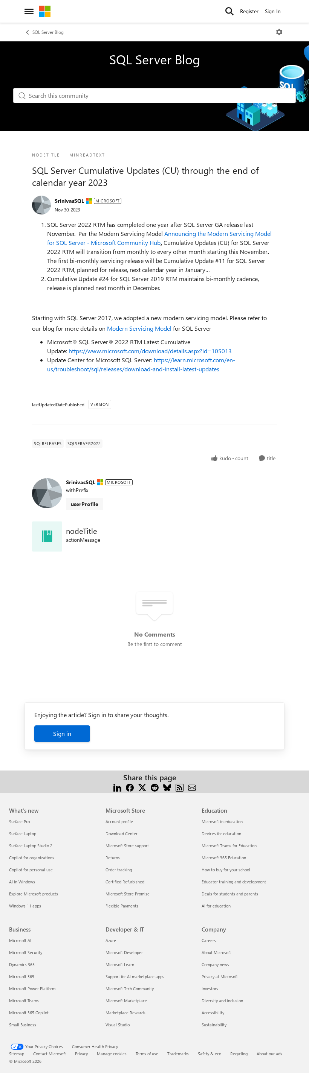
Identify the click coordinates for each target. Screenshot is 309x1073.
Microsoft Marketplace (126, 1000)
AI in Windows (22, 882)
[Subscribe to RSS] (180, 786)
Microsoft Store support (127, 845)
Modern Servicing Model (139, 328)
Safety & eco (209, 1053)
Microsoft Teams (24, 1000)
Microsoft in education (222, 821)
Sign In (273, 11)
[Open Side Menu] (29, 11)
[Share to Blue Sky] (167, 786)
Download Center (122, 833)
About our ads (269, 1053)
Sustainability (214, 1024)
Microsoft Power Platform (32, 988)
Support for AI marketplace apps (135, 976)
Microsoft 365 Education (224, 857)
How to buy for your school (226, 869)
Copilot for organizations (31, 857)
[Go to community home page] (44, 11)
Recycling (239, 1053)
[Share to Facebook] (130, 786)
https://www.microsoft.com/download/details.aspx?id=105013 (150, 351)
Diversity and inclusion (222, 1000)
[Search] (229, 11)
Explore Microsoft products (33, 894)
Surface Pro (19, 821)
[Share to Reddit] (155, 786)
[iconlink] (47, 536)
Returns (113, 857)
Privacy (81, 1053)
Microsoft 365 (21, 976)
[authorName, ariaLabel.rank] (41, 205)
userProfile (84, 504)
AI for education (216, 906)
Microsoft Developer (124, 952)
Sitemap (16, 1053)
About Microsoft (216, 952)
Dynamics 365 (22, 964)
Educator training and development (234, 882)
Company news (215, 964)
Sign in (62, 733)
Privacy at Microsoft (220, 976)
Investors (210, 988)
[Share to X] (142, 786)
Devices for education (221, 833)
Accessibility (213, 1012)
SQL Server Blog (48, 32)
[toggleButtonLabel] (279, 32)
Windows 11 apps (25, 906)
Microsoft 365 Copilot (29, 1012)
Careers (209, 940)
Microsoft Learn (120, 964)
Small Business (22, 1024)
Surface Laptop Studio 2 (30, 845)
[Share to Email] (192, 786)
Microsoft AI (20, 940)
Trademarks (178, 1053)
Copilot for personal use (31, 869)
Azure (111, 940)
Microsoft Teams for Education (229, 845)
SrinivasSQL (69, 200)
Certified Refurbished (125, 882)
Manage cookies (112, 1053)
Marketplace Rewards (125, 1012)
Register (249, 11)
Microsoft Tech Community (130, 988)
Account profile (119, 821)
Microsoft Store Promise (128, 894)
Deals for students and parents (230, 894)
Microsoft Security (25, 952)
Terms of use (147, 1053)
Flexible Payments (122, 906)
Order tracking (119, 869)
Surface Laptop (22, 833)
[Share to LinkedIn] (117, 786)
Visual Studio (118, 1024)
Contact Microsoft (49, 1053)
